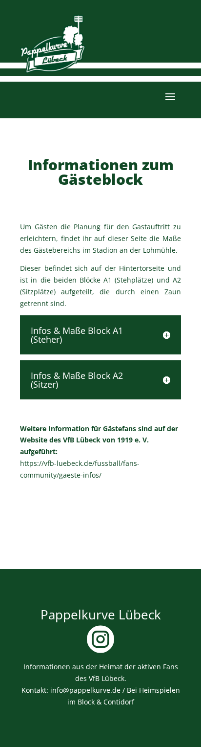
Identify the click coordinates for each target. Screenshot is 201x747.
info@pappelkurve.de (85, 690)
